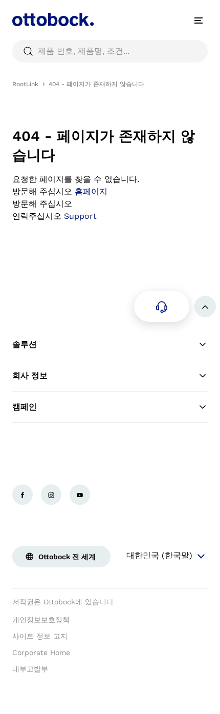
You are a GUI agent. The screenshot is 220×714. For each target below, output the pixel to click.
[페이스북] (22, 494)
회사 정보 (30, 375)
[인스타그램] (51, 494)
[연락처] (161, 306)
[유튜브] (80, 494)
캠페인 (24, 407)
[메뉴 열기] (198, 20)
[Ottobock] (53, 20)
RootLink (25, 84)
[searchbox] (110, 51)
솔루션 (24, 344)
